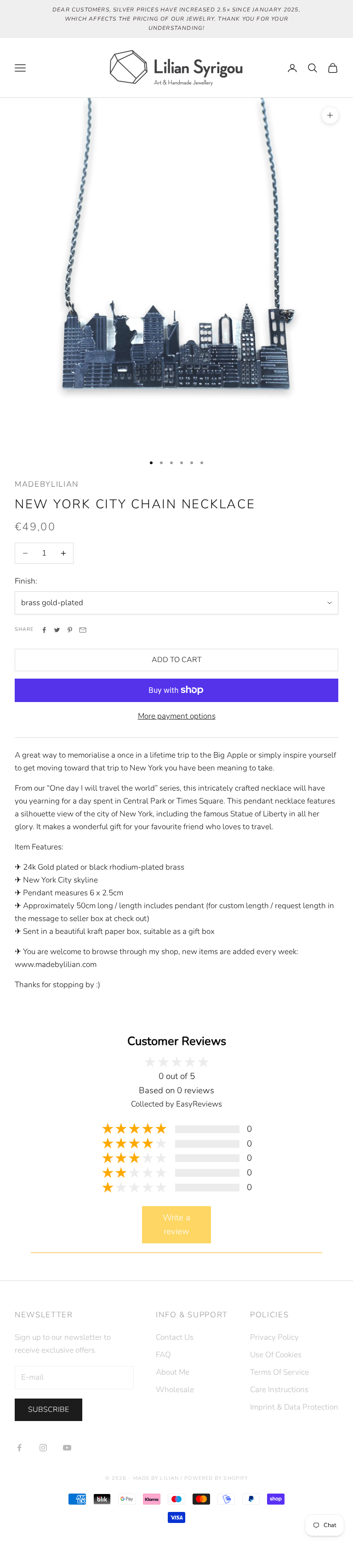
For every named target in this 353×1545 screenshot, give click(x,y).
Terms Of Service (279, 1372)
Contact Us (175, 1337)
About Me (172, 1372)
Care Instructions (279, 1389)
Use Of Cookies (276, 1354)
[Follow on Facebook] (19, 1447)
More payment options (177, 716)
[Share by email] (82, 630)
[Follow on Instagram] (43, 1447)
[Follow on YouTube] (67, 1447)
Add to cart (177, 660)
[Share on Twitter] (57, 630)
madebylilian (47, 484)
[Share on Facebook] (44, 630)
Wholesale (175, 1389)
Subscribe (48, 1410)
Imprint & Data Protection (294, 1407)
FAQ (163, 1354)
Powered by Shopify (216, 1478)
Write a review (176, 1225)
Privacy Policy (274, 1337)
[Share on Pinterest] (70, 630)
